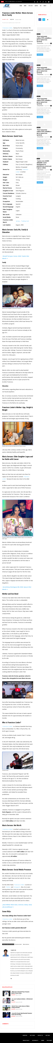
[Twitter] (46, 2)
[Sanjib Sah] (5, 964)
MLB (7, 19)
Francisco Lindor (7, 28)
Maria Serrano (26, 944)
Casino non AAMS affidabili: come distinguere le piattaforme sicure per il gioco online (44, 164)
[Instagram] (37, 2)
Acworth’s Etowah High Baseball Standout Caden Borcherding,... (21, 1014)
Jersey (18, 221)
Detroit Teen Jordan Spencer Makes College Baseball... (20, 1006)
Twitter (8, 887)
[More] (47, 19)
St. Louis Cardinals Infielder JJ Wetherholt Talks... (22, 999)
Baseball (4, 19)
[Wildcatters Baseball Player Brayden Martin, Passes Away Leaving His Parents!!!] (6, 993)
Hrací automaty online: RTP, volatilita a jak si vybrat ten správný (44, 39)
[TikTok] (43, 2)
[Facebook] (34, 2)
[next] (29, 2)
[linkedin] (11, 977)
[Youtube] (48, 2)
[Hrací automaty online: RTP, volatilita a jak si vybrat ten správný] (44, 31)
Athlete (38, 34)
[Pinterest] (40, 2)
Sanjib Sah (12, 19)
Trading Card (25, 221)
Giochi (38, 158)
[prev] (27, 2)
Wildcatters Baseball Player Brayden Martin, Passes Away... (20, 992)
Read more (40, 54)
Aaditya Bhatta (40, 43)
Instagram (17, 887)
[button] (50, 5)
